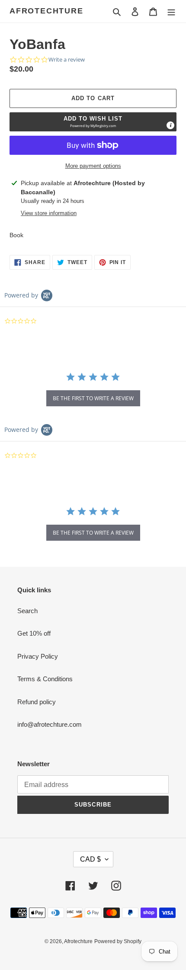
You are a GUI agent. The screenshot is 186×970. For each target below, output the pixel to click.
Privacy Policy (37, 656)
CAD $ (90, 859)
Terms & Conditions (45, 679)
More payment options (93, 166)
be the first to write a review (93, 398)
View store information (49, 213)
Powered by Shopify (117, 941)
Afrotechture (46, 11)
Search (27, 610)
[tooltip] (170, 125)
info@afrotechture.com (49, 724)
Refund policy (36, 701)
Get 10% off (34, 633)
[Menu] (171, 11)
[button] (93, 121)
